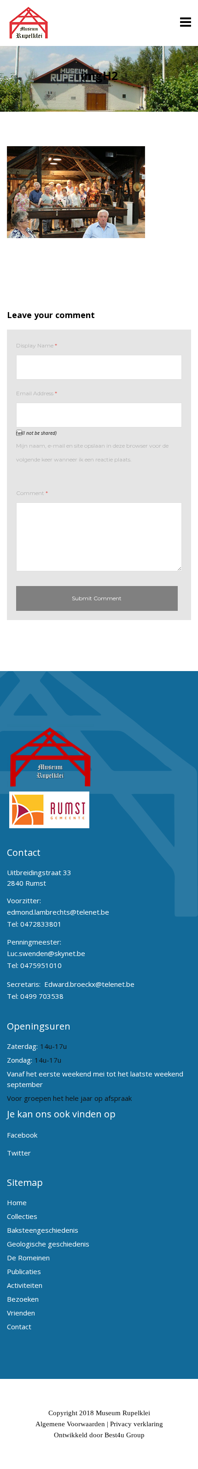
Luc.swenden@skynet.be (46, 953)
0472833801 (41, 923)
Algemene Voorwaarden (70, 1424)
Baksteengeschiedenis (42, 1230)
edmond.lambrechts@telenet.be (58, 912)
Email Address (36, 393)
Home (17, 1202)
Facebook (22, 1134)
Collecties (22, 1216)
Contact (19, 1326)
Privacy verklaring (136, 1424)
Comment (32, 493)
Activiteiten (24, 1285)
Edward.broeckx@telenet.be (89, 984)
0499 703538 (42, 996)
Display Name (36, 345)
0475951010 (41, 965)
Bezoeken (23, 1299)
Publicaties (24, 1271)
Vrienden (21, 1312)
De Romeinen (28, 1257)
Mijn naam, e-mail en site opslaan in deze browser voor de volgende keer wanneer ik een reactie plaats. (92, 452)
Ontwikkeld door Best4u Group (99, 1435)
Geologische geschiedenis (48, 1243)
